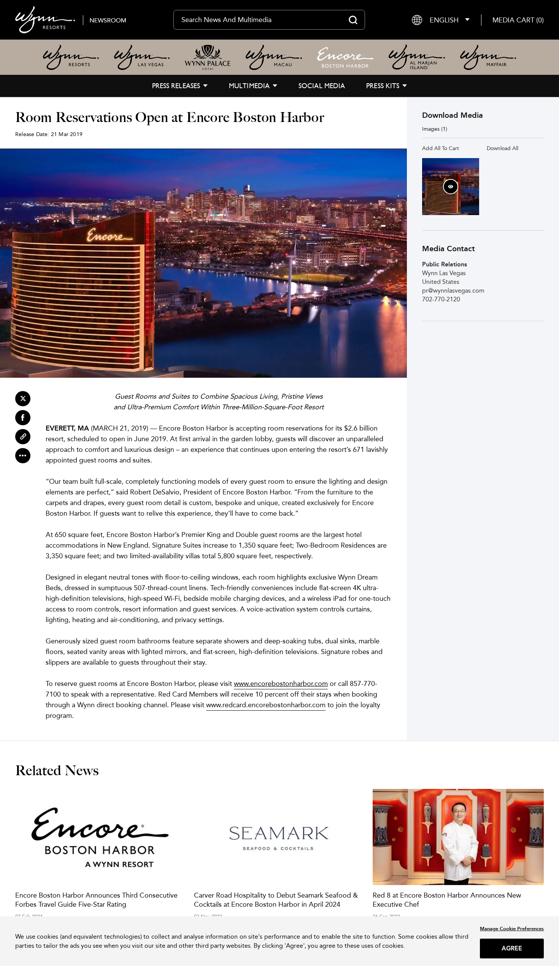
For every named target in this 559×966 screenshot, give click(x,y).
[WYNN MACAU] (274, 57)
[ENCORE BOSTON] (345, 57)
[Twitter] (22, 398)
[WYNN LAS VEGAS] (142, 57)
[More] (22, 455)
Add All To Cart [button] (440, 148)
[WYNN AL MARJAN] (417, 57)
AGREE (512, 948)
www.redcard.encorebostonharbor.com (266, 704)
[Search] (353, 20)
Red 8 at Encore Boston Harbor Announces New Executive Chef (447, 900)
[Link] (22, 436)
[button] (518, 20)
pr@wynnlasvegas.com (453, 290)
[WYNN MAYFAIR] (488, 57)
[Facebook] (22, 417)
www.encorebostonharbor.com (281, 683)
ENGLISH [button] (444, 19)
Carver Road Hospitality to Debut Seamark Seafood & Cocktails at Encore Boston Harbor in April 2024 (276, 900)
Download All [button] (502, 148)
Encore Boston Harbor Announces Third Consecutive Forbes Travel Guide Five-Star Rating (96, 900)
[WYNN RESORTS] (71, 57)
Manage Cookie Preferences (512, 929)
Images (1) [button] (434, 129)
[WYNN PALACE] (207, 57)
